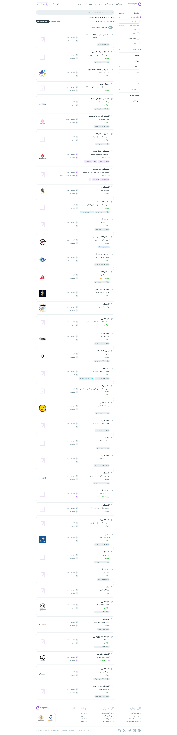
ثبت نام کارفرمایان (107, 719)
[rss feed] (139, 730)
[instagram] (119, 730)
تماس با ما (82, 716)
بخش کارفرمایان (56, 4)
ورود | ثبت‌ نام (41, 4)
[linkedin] (134, 730)
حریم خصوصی (81, 721)
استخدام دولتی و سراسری (132, 721)
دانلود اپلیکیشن (81, 719)
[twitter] (124, 730)
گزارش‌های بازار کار (107, 721)
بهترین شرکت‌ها (88, 4)
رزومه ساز (97, 4)
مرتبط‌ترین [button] (101, 22)
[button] (129, 29)
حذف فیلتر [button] (121, 25)
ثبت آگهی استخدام (42, 21)
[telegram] (129, 730)
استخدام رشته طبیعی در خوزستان (101, 17)
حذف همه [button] (121, 13)
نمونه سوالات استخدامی (132, 719)
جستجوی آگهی (120, 4)
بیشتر (79, 4)
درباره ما (83, 713)
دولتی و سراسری (109, 4)
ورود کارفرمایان (108, 716)
